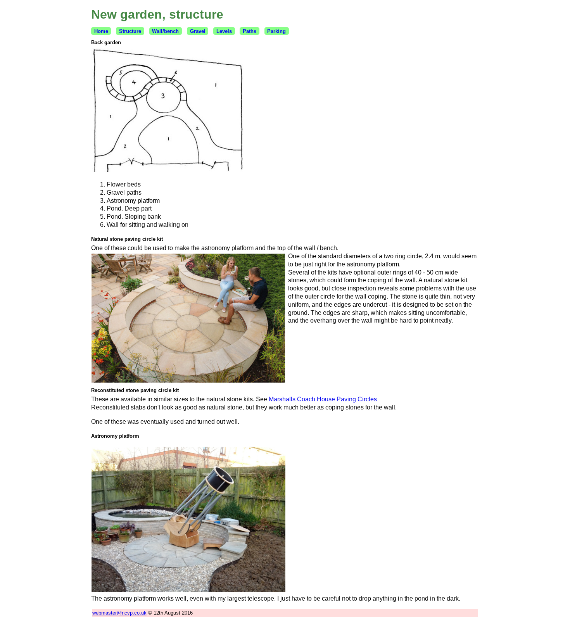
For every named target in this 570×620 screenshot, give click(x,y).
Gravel (198, 31)
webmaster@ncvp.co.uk (119, 613)
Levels (224, 31)
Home (101, 31)
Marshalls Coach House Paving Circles (323, 399)
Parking (276, 31)
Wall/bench (165, 31)
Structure (130, 31)
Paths (249, 31)
